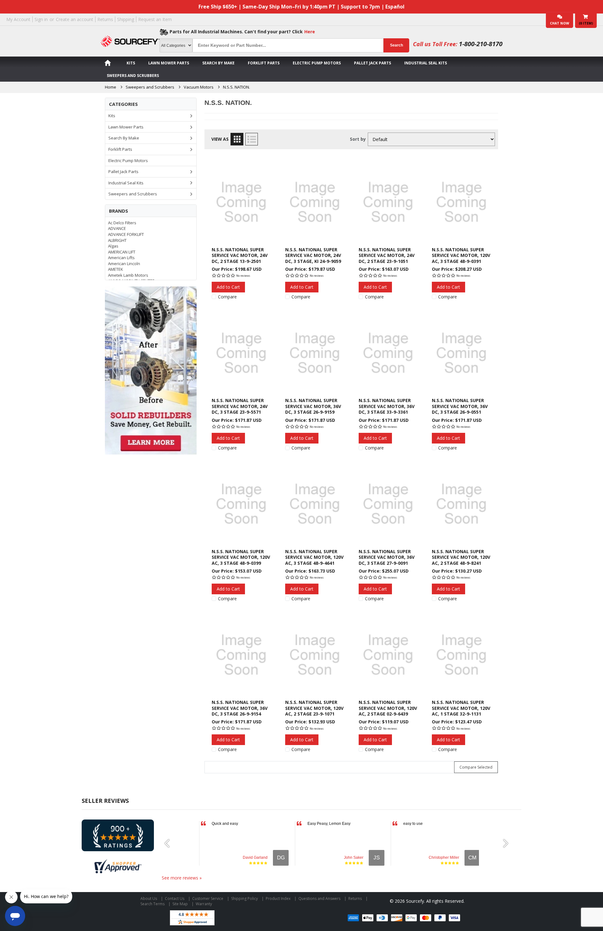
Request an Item (155, 19)
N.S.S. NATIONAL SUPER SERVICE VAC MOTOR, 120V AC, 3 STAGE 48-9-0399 (241, 557)
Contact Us (174, 898)
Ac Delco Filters (122, 223)
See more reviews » (182, 878)
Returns (105, 19)
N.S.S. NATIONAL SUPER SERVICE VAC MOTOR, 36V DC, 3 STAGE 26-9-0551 (460, 406)
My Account (18, 19)
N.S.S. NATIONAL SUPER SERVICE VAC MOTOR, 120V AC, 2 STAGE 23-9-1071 (314, 708)
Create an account (74, 19)
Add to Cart (228, 287)
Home (110, 87)
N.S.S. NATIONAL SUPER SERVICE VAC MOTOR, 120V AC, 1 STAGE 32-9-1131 (461, 708)
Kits (131, 63)
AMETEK (115, 269)
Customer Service (207, 898)
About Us (148, 898)
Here (309, 32)
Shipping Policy (244, 898)
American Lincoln (124, 263)
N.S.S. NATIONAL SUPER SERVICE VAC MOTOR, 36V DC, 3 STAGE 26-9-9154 (240, 708)
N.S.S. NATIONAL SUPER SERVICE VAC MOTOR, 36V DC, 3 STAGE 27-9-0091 (387, 557)
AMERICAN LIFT (121, 252)
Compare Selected (475, 767)
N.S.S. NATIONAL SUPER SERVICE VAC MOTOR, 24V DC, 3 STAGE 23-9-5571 (240, 406)
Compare (227, 296)
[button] (169, 843)
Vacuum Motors (199, 87)
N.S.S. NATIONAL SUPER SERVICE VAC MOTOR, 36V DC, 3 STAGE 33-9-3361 (387, 406)
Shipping (125, 19)
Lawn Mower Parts (168, 63)
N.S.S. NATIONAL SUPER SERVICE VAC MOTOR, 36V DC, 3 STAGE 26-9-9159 (313, 406)
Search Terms (152, 903)
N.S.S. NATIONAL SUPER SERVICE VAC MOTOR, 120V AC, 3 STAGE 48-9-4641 (314, 557)
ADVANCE (117, 228)
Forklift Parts (264, 63)
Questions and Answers (319, 898)
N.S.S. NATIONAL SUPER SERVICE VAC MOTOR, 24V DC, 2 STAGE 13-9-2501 (240, 255)
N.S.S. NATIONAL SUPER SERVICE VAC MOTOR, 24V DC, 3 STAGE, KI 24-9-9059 (313, 255)
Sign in (41, 19)
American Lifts (121, 257)
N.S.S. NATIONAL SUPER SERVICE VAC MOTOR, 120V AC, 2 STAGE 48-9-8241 (461, 557)
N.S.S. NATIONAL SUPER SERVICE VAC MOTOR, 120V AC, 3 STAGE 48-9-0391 (461, 255)
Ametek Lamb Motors (128, 275)
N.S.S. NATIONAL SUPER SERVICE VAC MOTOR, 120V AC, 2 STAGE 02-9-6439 (388, 708)
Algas (113, 246)
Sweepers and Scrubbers (133, 75)
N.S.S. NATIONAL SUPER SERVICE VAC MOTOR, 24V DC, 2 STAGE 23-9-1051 (387, 255)
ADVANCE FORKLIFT (126, 234)
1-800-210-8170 (481, 44)
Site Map (180, 903)
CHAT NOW (559, 23)
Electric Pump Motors (317, 63)
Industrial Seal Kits (425, 63)
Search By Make (218, 63)
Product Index (278, 898)
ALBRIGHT (117, 240)
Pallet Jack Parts (372, 63)
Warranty (204, 903)
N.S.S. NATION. (236, 87)
